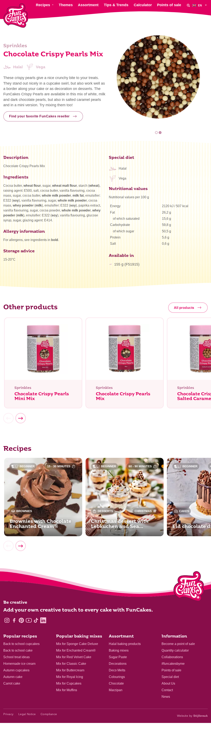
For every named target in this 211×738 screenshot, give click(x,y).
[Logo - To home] (188, 587)
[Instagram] (7, 620)
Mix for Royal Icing (69, 677)
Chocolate (116, 683)
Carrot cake (11, 683)
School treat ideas (16, 657)
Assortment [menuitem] (88, 5)
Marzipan (115, 690)
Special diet (170, 677)
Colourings (117, 677)
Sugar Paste (118, 657)
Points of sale (171, 670)
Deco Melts (117, 670)
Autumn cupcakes (16, 670)
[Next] (20, 418)
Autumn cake (12, 677)
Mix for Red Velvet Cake (73, 657)
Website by (192, 715)
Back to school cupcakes (21, 644)
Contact (167, 690)
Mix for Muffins (66, 690)
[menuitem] (200, 5)
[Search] (188, 5)
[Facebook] (14, 620)
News (166, 696)
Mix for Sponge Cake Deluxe (77, 644)
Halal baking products (125, 644)
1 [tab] (156, 132)
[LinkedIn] (43, 620)
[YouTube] (28, 620)
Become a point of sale (178, 644)
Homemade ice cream (19, 663)
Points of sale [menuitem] (169, 5)
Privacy (8, 714)
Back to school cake (18, 650)
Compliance (49, 714)
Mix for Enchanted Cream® (76, 650)
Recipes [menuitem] (43, 5)
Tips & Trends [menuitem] (116, 5)
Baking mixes (119, 650)
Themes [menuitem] (66, 5)
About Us (168, 683)
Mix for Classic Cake (71, 663)
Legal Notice (27, 714)
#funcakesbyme (173, 663)
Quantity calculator (175, 650)
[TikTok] (36, 620)
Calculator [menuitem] (143, 5)
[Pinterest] (21, 620)
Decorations (118, 663)
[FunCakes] (15, 15)
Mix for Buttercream (70, 670)
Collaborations (172, 657)
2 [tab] (160, 132)
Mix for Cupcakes (68, 683)
